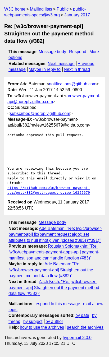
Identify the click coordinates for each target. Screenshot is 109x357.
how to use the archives (42, 327)
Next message (61, 63)
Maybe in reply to (45, 69)
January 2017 (77, 15)
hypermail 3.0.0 (77, 337)
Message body (52, 51)
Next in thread (77, 69)
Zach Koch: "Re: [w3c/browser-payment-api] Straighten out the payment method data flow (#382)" (53, 287)
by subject (32, 321)
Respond (77, 51)
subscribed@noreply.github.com (40, 113)
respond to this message (57, 304)
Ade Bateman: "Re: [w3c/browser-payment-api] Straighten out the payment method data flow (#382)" (50, 270)
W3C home (14, 9)
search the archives (85, 327)
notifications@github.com (72, 84)
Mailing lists (41, 9)
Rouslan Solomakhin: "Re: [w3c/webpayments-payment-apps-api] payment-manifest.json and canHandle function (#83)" (53, 252)
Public (63, 9)
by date (82, 315)
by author (54, 321)
